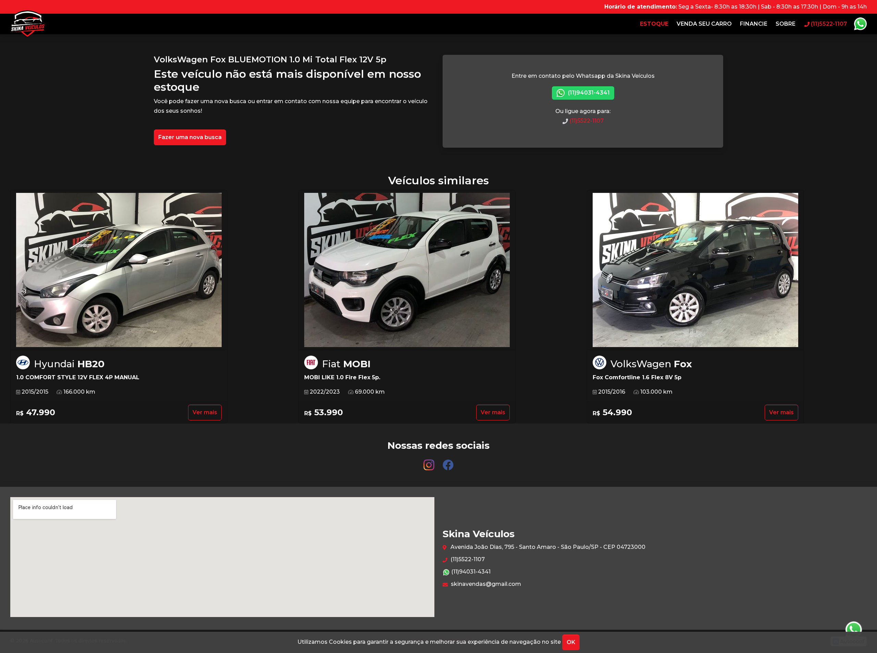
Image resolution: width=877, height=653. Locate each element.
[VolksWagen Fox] (695, 270)
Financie (753, 24)
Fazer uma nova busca (190, 137)
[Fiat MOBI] (407, 270)
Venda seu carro (704, 24)
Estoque (654, 24)
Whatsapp (860, 24)
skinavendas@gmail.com (485, 584)
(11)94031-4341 (588, 92)
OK (571, 642)
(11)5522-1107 (586, 121)
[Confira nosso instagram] (429, 461)
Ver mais (205, 412)
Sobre (785, 24)
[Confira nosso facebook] (448, 461)
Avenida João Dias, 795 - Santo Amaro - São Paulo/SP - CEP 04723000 (547, 547)
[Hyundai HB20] (119, 270)
